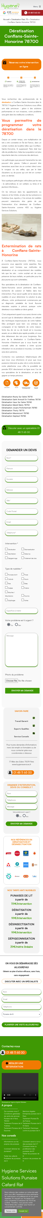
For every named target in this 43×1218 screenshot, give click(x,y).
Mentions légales (29, 1111)
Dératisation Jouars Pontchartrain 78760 (19, 408)
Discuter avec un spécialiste (21, 981)
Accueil (6, 19)
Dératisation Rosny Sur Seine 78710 (17, 397)
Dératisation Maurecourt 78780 (15, 413)
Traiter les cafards (10, 1156)
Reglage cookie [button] (10, 1211)
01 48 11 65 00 (23, 772)
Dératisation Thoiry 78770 (13, 410)
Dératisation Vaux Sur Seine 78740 (17, 402)
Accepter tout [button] (23, 1211)
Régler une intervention (14, 1065)
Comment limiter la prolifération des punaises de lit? (29, 1148)
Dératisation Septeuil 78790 (14, 416)
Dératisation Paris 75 (19, 19)
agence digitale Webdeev (18, 1102)
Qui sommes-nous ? (11, 1111)
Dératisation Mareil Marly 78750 (16, 405)
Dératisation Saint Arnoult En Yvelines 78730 (21, 399)
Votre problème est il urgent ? (19, 620)
